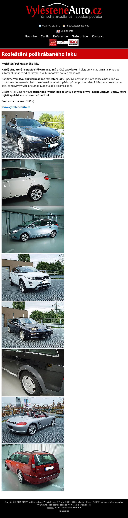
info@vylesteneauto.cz (77, 25)
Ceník (45, 36)
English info (66, 30)
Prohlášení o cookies (57, 504)
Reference (60, 36)
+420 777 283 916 (51, 25)
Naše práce (80, 36)
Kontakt (98, 36)
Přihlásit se (64, 510)
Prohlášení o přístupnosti (79, 504)
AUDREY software (101, 502)
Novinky (31, 36)
